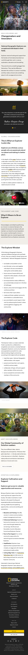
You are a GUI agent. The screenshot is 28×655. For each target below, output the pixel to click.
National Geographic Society (14, 592)
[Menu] (26, 1)
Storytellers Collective (14, 614)
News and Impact (14, 596)
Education (14, 608)
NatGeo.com (14, 594)
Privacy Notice (11, 650)
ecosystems (4, 175)
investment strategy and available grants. (12, 568)
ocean (14, 159)
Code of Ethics (7, 649)
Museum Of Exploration (14, 610)
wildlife (10, 169)
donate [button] (14, 631)
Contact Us (14, 598)
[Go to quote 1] (12, 127)
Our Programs (14, 606)
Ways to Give (14, 622)
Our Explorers (14, 604)
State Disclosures (15, 649)
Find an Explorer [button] (7, 466)
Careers (14, 627)
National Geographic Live (14, 612)
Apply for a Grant (14, 624)
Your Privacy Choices (19, 650)
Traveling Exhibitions (14, 617)
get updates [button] (14, 634)
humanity (23, 165)
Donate (19, 2)
